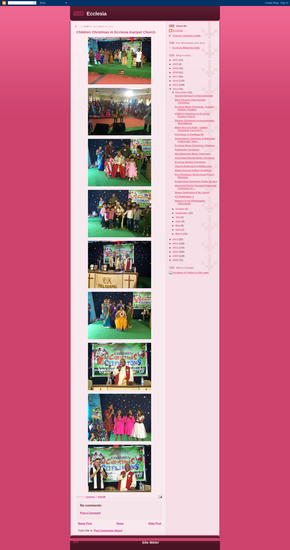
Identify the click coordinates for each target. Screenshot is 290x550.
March (179, 234)
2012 (176, 243)
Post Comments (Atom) (108, 530)
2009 (176, 256)
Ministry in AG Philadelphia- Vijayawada (190, 202)
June (178, 221)
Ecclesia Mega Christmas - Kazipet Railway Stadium (194, 108)
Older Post (154, 523)
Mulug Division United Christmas (193, 170)
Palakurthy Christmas (187, 149)
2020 (176, 64)
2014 (176, 89)
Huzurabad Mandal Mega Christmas (195, 158)
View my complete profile (186, 35)
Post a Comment (90, 512)
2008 (176, 260)
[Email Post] (160, 497)
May (178, 225)
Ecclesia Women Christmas (190, 162)
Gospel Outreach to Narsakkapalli (194, 95)
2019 (176, 68)
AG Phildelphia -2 (184, 196)
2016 (176, 80)
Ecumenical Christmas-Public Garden (196, 181)
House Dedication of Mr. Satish (192, 192)
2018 (176, 72)
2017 (176, 76)
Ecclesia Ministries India (186, 47)
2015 (176, 85)
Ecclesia (97, 14)
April (178, 229)
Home (119, 523)
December (181, 92)
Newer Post (85, 523)
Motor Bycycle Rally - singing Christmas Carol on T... (191, 129)
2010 (176, 252)
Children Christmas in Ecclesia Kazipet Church (192, 115)
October (180, 209)
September (181, 213)
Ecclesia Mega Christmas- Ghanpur (195, 145)
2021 (176, 60)
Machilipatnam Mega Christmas (192, 154)
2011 (176, 247)
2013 (176, 239)
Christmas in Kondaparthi (189, 134)
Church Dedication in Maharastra (193, 166)
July (178, 217)
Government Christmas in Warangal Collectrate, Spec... (195, 140)
